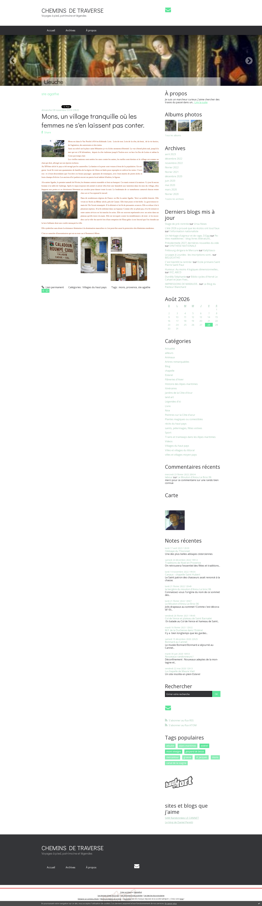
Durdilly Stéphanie (175, 276)
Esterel (169, 375)
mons (122, 287)
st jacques (201, 757)
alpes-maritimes (187, 745)
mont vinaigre (173, 751)
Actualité (170, 348)
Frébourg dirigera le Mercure (181, 250)
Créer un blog (125, 892)
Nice (167, 410)
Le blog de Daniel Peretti (179, 822)
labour (169, 477)
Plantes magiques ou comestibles (184, 419)
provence (131, 287)
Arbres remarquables (177, 361)
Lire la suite (201, 102)
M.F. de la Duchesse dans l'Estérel (184, 630)
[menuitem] (51, 30)
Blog (167, 366)
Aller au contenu (11, 2)
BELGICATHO (172, 257)
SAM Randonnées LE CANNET (182, 818)
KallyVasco (209, 250)
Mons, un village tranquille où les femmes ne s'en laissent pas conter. (93, 120)
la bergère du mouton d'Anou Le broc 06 (188, 589)
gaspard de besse (195, 751)
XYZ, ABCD (175, 272)
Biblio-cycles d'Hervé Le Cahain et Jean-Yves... (191, 278)
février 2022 (172, 167)
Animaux (170, 357)
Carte (171, 495)
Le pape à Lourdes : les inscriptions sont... (188, 254)
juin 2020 (170, 180)
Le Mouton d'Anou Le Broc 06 (194, 477)
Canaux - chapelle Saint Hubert (182, 574)
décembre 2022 (173, 158)
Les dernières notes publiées (131, 895)
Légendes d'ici (173, 401)
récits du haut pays (175, 423)
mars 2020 (171, 189)
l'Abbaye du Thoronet (177, 551)
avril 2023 (170, 154)
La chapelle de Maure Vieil (180, 671)
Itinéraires (171, 388)
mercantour (172, 757)
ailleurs (169, 353)
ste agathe (144, 287)
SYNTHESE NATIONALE (182, 245)
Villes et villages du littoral (180, 450)
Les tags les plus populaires (154, 895)
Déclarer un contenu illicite (88, 899)
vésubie (170, 745)
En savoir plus (171, 903)
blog (181, 899)
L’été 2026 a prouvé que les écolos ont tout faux (192, 228)
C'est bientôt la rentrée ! (178, 262)
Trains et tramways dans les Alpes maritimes (190, 437)
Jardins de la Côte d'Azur (179, 392)
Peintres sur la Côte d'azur (180, 414)
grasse (187, 757)
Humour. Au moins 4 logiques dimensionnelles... (192, 269)
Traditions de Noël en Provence (183, 562)
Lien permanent (54, 287)
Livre (168, 406)
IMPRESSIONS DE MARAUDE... (182, 284)
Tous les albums (173, 135)
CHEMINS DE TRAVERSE (73, 10)
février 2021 (172, 172)
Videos (169, 441)
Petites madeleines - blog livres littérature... (191, 237)
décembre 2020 (173, 176)
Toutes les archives (174, 199)
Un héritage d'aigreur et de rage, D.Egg (187, 235)
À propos (91, 30)
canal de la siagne (176, 763)
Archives (70, 30)
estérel (204, 745)
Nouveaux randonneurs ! (179, 656)
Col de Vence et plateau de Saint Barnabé (188, 618)
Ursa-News (200, 224)
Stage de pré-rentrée (177, 224)
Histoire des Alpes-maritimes (181, 384)
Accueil (51, 30)
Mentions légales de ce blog (110, 899)
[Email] (168, 10)
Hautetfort (138, 892)
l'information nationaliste (183, 231)
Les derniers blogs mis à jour (108, 895)
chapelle (169, 370)
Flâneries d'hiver (174, 379)
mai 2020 (170, 185)
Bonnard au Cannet (176, 642)
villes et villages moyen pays (181, 454)
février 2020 (172, 194)
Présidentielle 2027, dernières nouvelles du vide (192, 243)
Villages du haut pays (94, 287)
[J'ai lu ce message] (259, 903)
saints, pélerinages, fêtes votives (183, 428)
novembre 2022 (174, 163)
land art (169, 397)
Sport (168, 432)
